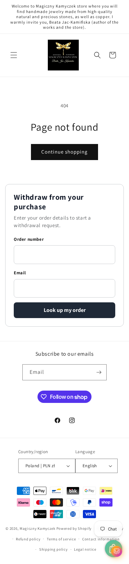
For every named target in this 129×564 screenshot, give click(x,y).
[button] (13, 55)
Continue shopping (64, 151)
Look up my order (65, 310)
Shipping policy (53, 549)
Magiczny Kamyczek (38, 528)
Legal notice (85, 549)
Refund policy (28, 539)
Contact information (100, 539)
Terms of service (61, 539)
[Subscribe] (98, 372)
